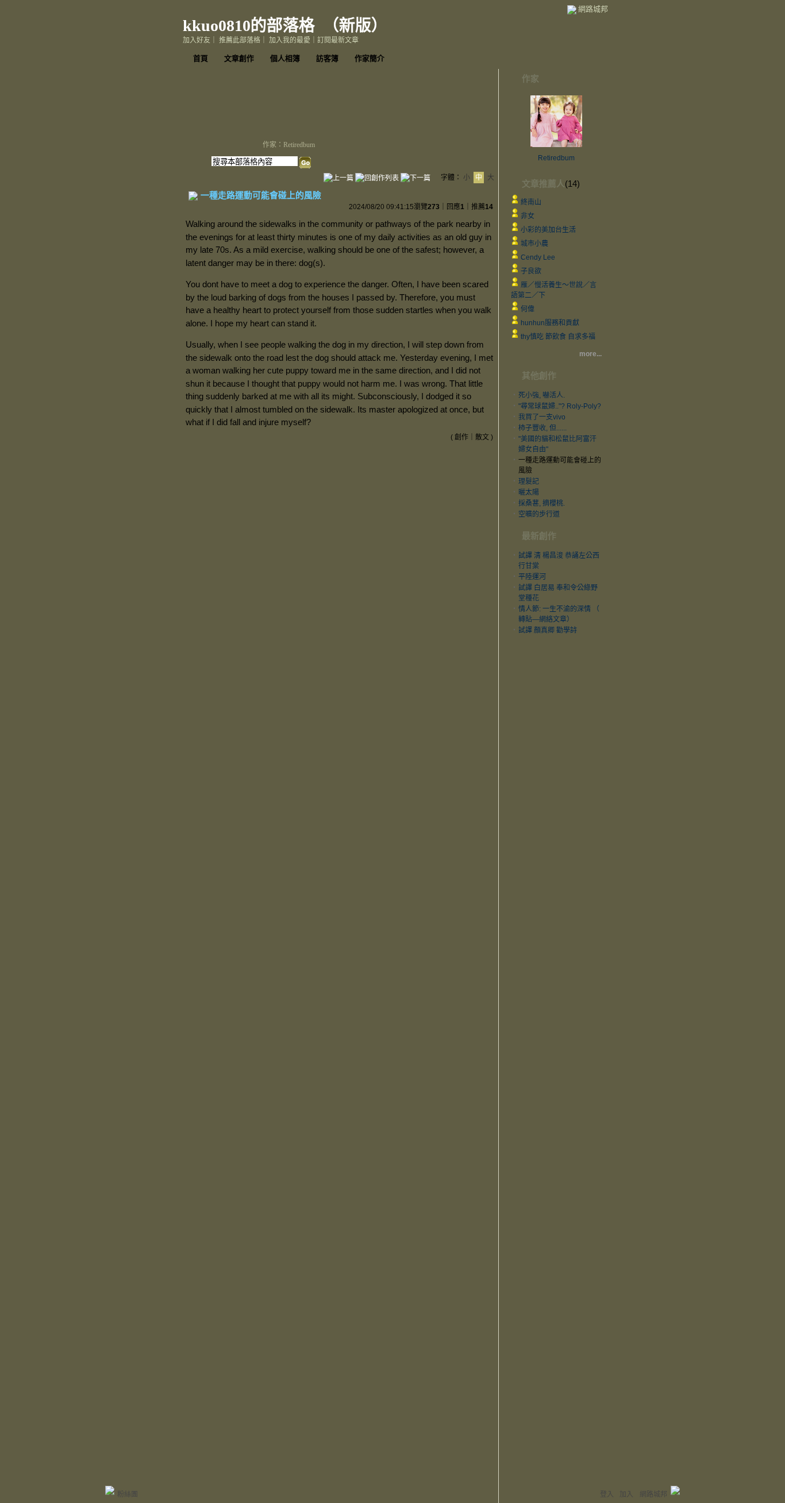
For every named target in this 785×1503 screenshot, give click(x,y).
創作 (461, 437)
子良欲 (531, 271)
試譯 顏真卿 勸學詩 (547, 630)
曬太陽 (528, 492)
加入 (626, 1494)
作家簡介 (369, 58)
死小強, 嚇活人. (541, 395)
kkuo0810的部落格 (249, 25)
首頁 (200, 58)
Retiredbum (556, 158)
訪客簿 (327, 58)
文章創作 (239, 58)
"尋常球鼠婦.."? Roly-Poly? (559, 406)
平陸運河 (532, 577)
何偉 (527, 309)
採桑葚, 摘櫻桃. (541, 503)
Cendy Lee (538, 257)
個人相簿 (285, 58)
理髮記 (528, 481)
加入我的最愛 (289, 40)
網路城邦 (593, 9)
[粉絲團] (109, 1490)
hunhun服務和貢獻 (550, 323)
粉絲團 (127, 1494)
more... (590, 354)
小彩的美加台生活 (548, 230)
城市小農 (534, 244)
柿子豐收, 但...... (542, 428)
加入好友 (196, 40)
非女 (527, 216)
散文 (482, 437)
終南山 (531, 202)
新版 (355, 25)
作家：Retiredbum (289, 145)
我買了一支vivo (541, 417)
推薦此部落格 (239, 40)
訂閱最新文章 (338, 40)
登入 (607, 1494)
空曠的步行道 (539, 514)
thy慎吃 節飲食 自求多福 (558, 337)
